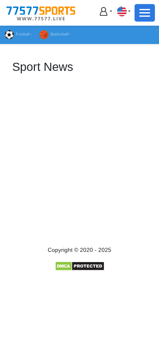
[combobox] (123, 11)
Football (22, 34)
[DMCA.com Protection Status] (79, 265)
